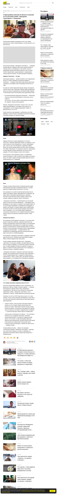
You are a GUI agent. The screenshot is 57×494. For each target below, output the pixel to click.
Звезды (4, 7)
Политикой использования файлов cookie (28, 490)
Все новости (5, 10)
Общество (10, 7)
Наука (28, 7)
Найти (53, 3)
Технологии (22, 7)
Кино (16, 7)
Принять (52, 490)
